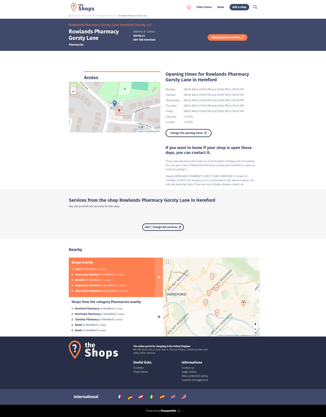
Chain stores (140, 371)
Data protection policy (195, 376)
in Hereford (85, 269)
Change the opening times (187, 133)
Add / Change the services (161, 227)
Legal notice (189, 371)
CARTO (255, 335)
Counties (138, 367)
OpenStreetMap (153, 131)
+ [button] (73, 86)
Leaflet (140, 131)
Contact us (188, 367)
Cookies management (195, 380)
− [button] (73, 91)
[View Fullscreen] (167, 262)
